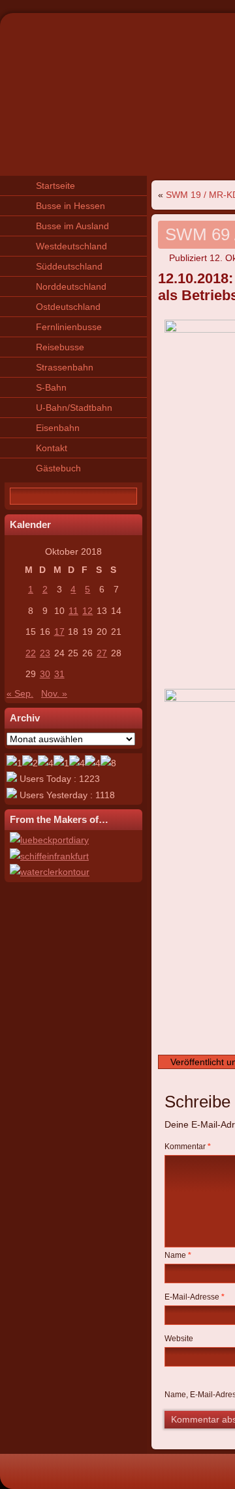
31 (59, 674)
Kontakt (51, 448)
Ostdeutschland (68, 306)
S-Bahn (51, 387)
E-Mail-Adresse (194, 1296)
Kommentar (187, 1146)
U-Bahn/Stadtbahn (74, 407)
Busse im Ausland (72, 226)
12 (87, 610)
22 (30, 653)
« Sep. (20, 693)
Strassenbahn (64, 367)
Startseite (55, 185)
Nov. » (54, 693)
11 (73, 610)
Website (178, 1338)
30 (45, 674)
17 (59, 631)
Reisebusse (60, 347)
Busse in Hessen (70, 206)
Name (177, 1255)
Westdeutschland (71, 246)
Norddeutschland (71, 286)
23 (45, 653)
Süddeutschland (69, 266)
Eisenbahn (58, 428)
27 (102, 653)
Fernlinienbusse (69, 327)
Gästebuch (58, 468)
